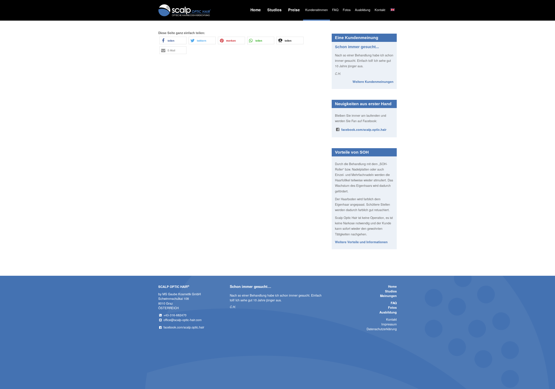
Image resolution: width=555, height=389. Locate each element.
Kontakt (380, 9)
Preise (294, 9)
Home (255, 9)
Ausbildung (362, 9)
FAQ (335, 9)
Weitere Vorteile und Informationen (361, 242)
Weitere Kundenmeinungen (373, 81)
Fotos (347, 9)
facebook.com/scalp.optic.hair (364, 129)
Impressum (389, 324)
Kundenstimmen (316, 9)
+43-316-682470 (174, 315)
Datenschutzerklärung (382, 329)
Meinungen (388, 296)
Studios (274, 9)
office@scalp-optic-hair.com (182, 319)
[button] (172, 40)
